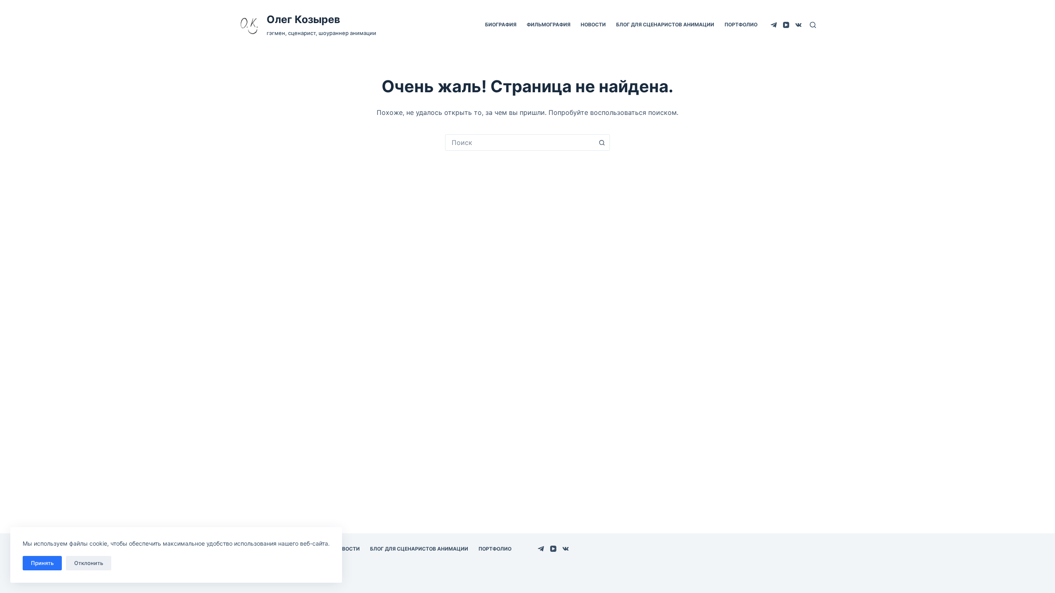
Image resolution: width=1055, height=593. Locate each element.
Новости (593, 24)
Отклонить (88, 563)
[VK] (798, 25)
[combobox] (519, 142)
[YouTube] (786, 25)
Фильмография (548, 24)
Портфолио (740, 24)
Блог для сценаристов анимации (665, 24)
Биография (500, 24)
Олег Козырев (303, 19)
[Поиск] (813, 25)
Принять (42, 563)
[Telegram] (774, 25)
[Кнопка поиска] (602, 142)
